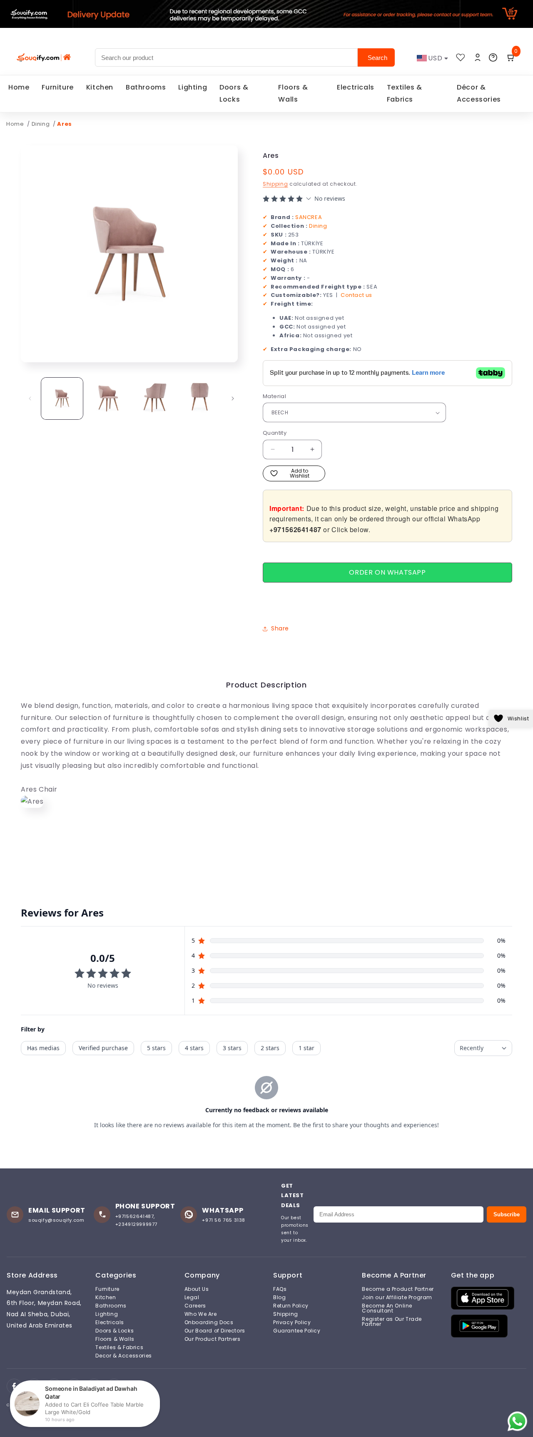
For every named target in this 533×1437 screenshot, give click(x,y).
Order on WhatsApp (387, 572)
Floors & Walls (293, 93)
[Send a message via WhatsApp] (517, 1421)
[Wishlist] (460, 57)
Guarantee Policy (297, 1330)
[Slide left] (30, 398)
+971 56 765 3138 (223, 1220)
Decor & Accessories (123, 1355)
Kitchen (99, 87)
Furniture (57, 87)
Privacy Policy (292, 1322)
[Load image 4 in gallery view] (200, 398)
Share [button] (280, 628)
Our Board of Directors (214, 1330)
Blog (279, 1297)
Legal (191, 1297)
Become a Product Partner (397, 1289)
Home (18, 87)
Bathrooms (146, 87)
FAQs (279, 1289)
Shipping (275, 183)
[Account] (477, 57)
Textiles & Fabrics (404, 93)
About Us (196, 1289)
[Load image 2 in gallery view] (108, 398)
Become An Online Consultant (387, 1308)
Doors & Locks (233, 93)
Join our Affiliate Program (397, 1297)
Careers (195, 1305)
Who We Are (200, 1314)
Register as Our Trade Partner (392, 1322)
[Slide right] (233, 398)
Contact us (356, 295)
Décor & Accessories (479, 93)
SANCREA (308, 217)
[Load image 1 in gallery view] (62, 398)
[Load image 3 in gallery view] (154, 398)
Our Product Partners (212, 1339)
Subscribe (506, 1214)
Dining (41, 124)
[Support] (493, 57)
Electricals (355, 87)
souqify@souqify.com (56, 1220)
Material (274, 396)
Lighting (192, 87)
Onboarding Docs (209, 1322)
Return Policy (291, 1305)
